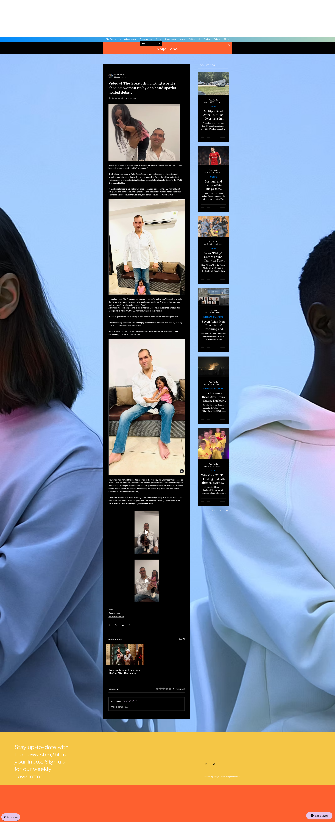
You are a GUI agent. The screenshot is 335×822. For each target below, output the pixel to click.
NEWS (213, 107)
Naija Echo (168, 49)
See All (182, 639)
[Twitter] (319, 47)
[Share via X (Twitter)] (116, 625)
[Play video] (146, 532)
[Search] (229, 45)
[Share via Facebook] (109, 625)
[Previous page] (206, 510)
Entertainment (114, 613)
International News (116, 617)
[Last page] (226, 510)
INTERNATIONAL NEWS (213, 317)
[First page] (200, 510)
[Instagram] (311, 47)
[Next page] (220, 510)
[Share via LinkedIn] (122, 625)
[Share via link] (129, 625)
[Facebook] (315, 47)
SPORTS (213, 177)
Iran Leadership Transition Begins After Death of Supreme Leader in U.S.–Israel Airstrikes (124, 671)
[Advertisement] (78, 18)
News (110, 609)
